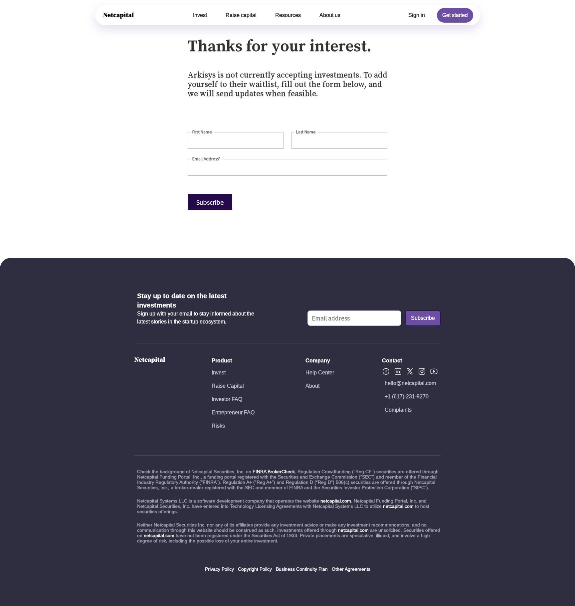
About (312, 386)
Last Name (306, 132)
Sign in (416, 15)
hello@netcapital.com (410, 383)
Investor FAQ (227, 399)
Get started (455, 15)
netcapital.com (335, 501)
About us (329, 15)
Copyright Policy (255, 569)
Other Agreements (351, 569)
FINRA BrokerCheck (274, 471)
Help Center (319, 372)
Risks (218, 426)
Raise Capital (228, 386)
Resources (288, 15)
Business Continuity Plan (302, 569)
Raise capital (241, 15)
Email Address (206, 159)
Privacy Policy (219, 569)
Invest (200, 15)
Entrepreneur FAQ (233, 412)
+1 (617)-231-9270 (407, 396)
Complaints (398, 410)
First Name (202, 132)
